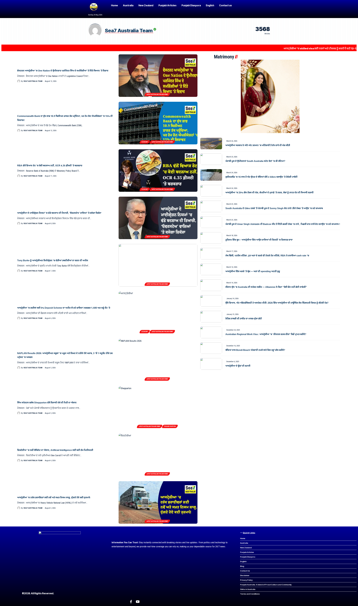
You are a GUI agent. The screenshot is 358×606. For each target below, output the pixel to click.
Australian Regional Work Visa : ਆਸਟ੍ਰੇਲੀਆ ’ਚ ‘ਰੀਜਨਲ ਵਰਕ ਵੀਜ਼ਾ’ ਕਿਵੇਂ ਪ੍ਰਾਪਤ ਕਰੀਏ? (265, 334)
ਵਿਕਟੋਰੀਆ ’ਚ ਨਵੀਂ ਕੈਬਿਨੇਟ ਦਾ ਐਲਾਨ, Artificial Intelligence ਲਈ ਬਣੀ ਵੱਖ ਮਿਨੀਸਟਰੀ (55, 450)
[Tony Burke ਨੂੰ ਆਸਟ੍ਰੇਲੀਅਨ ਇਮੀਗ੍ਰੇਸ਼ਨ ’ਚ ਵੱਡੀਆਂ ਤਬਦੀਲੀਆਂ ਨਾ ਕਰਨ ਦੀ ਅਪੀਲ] (158, 265)
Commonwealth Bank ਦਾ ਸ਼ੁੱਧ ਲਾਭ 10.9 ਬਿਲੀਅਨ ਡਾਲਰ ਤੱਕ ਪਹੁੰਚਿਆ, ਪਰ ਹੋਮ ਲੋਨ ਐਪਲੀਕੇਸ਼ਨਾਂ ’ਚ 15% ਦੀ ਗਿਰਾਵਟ (65, 118)
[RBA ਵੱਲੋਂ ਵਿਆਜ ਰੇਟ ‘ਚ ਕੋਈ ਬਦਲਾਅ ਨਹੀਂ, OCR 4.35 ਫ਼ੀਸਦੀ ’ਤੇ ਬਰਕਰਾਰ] (158, 170)
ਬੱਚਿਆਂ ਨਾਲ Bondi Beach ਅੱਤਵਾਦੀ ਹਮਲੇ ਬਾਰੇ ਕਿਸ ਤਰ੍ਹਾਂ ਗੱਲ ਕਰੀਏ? (255, 350)
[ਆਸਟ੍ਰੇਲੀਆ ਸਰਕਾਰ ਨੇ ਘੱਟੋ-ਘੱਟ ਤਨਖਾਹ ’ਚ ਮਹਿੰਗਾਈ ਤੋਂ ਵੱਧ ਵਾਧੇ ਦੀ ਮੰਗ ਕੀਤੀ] (211, 143)
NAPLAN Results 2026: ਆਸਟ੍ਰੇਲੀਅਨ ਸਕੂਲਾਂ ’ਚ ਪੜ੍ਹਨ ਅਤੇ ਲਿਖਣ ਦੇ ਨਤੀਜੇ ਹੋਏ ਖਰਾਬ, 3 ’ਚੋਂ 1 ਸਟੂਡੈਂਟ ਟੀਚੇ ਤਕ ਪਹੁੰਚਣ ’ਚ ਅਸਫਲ (65, 355)
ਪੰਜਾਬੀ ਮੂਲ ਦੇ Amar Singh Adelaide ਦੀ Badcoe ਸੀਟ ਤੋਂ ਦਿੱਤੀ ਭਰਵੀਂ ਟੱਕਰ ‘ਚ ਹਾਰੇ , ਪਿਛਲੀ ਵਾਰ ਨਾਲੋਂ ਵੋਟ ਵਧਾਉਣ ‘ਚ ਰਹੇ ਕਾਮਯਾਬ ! (282, 224)
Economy (145, 142)
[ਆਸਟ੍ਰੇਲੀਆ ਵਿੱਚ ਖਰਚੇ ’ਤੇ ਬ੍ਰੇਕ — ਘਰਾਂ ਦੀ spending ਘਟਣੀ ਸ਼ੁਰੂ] (211, 269)
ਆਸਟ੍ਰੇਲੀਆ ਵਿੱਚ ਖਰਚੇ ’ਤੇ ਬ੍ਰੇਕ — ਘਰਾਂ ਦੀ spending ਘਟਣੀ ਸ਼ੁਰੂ (252, 271)
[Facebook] (131, 602)
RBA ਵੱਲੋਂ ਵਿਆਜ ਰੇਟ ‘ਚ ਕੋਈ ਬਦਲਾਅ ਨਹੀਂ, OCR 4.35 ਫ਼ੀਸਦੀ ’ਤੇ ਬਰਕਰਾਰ (49, 165)
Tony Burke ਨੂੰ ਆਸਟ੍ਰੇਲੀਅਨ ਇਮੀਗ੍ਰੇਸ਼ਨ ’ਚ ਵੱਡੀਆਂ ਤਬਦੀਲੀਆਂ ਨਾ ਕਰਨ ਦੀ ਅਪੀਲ (52, 260)
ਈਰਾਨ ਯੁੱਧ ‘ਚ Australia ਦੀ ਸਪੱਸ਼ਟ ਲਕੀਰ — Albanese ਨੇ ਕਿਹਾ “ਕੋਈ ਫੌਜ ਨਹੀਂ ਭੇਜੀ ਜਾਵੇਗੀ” (266, 287)
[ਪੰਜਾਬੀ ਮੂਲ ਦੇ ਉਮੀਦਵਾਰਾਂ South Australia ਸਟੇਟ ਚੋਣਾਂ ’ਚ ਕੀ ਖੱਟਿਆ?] (211, 159)
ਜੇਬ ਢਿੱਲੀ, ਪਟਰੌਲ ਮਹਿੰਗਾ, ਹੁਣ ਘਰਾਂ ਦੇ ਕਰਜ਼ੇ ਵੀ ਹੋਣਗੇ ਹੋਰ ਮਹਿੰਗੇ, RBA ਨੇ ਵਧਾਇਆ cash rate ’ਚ (267, 255)
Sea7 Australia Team (32, 81)
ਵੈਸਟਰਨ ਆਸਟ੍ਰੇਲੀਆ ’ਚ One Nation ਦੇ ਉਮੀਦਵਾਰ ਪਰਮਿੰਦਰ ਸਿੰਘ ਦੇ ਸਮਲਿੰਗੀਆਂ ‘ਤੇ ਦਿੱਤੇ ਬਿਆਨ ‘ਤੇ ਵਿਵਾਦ (62, 70)
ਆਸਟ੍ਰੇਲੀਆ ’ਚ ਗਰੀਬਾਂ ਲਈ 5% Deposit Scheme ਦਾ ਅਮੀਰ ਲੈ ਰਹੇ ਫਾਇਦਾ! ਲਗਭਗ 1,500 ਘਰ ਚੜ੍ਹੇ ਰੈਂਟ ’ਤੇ (63, 308)
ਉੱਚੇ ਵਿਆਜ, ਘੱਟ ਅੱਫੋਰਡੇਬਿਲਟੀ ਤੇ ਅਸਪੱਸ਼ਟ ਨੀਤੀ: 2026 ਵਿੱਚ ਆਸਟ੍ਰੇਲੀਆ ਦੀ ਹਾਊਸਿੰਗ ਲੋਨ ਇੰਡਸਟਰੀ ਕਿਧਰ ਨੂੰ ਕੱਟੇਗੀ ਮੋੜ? (276, 303)
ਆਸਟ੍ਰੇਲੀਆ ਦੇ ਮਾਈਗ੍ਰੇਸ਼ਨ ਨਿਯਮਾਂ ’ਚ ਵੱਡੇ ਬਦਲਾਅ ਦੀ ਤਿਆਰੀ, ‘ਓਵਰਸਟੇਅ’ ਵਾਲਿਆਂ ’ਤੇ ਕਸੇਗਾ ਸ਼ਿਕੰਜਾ (59, 213)
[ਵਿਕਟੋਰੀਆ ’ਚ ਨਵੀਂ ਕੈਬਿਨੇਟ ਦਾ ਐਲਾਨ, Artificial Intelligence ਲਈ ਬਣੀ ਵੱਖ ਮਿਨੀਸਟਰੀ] (158, 455)
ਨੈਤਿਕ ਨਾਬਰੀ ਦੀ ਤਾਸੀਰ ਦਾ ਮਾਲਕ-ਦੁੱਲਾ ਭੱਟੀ (243, 318)
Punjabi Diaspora (170, 426)
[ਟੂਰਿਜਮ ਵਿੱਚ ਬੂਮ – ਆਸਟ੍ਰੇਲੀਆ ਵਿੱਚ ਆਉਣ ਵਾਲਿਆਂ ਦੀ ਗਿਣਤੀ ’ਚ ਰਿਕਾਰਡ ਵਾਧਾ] (211, 238)
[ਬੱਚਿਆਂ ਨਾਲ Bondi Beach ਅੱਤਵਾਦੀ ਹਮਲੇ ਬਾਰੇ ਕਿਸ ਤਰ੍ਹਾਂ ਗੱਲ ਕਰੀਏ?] (211, 348)
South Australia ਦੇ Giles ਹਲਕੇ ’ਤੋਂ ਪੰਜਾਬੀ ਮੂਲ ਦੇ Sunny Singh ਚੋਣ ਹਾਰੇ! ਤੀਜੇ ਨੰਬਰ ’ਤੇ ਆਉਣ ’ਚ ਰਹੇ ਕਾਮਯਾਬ (274, 208)
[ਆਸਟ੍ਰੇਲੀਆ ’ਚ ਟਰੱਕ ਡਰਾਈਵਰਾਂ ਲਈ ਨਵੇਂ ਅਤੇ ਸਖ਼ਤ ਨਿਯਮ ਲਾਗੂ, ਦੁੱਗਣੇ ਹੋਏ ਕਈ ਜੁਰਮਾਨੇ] (158, 502)
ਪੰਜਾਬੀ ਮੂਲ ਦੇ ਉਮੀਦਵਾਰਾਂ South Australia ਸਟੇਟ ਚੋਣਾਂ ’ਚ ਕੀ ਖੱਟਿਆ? (255, 161)
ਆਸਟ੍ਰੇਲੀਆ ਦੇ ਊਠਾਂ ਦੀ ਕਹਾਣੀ (237, 366)
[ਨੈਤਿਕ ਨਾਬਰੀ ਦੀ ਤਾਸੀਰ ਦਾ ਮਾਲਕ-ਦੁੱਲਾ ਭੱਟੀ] (211, 316)
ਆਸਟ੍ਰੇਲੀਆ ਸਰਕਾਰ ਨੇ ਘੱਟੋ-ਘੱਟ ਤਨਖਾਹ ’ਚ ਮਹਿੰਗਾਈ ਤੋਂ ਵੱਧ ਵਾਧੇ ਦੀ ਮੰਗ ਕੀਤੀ (257, 145)
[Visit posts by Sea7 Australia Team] (18, 81)
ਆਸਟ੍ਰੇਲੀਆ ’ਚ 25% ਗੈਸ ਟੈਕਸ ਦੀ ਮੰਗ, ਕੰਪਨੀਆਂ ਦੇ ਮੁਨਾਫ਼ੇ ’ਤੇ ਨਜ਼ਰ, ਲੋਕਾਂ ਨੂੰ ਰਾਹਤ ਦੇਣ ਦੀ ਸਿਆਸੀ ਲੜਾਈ (269, 192)
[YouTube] (137, 602)
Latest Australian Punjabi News (157, 94)
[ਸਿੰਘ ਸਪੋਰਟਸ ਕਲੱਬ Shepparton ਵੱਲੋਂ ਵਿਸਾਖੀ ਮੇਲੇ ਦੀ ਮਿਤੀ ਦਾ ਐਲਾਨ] (158, 407)
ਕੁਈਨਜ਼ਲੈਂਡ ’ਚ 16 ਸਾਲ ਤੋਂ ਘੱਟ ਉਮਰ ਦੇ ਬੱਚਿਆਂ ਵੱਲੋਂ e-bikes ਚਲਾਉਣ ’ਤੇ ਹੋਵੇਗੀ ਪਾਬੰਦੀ (261, 177)
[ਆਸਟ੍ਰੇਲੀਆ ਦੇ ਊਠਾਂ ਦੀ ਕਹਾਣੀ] (211, 364)
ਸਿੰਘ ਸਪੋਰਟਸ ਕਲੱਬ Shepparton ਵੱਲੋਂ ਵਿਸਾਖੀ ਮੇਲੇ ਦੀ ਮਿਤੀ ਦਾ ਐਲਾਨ (46, 402)
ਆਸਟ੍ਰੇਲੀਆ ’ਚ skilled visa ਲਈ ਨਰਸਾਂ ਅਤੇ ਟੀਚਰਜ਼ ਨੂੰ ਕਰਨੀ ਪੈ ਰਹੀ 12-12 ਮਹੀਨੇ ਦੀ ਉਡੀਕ (300, 48)
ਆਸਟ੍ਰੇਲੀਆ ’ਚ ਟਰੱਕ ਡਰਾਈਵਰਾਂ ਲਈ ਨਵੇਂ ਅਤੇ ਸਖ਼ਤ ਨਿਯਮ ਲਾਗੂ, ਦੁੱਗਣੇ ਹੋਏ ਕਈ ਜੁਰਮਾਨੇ (53, 497)
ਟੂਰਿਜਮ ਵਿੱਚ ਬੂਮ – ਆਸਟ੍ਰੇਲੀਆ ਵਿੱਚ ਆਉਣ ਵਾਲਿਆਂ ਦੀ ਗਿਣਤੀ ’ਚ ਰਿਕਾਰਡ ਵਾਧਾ (259, 240)
